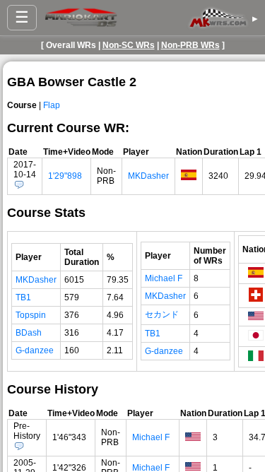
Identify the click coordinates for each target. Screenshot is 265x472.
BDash (29, 333)
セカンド (162, 314)
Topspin (31, 315)
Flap (51, 105)
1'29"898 (65, 176)
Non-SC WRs (128, 45)
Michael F (163, 278)
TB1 (23, 297)
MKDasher (148, 176)
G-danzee (35, 350)
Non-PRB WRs (190, 45)
